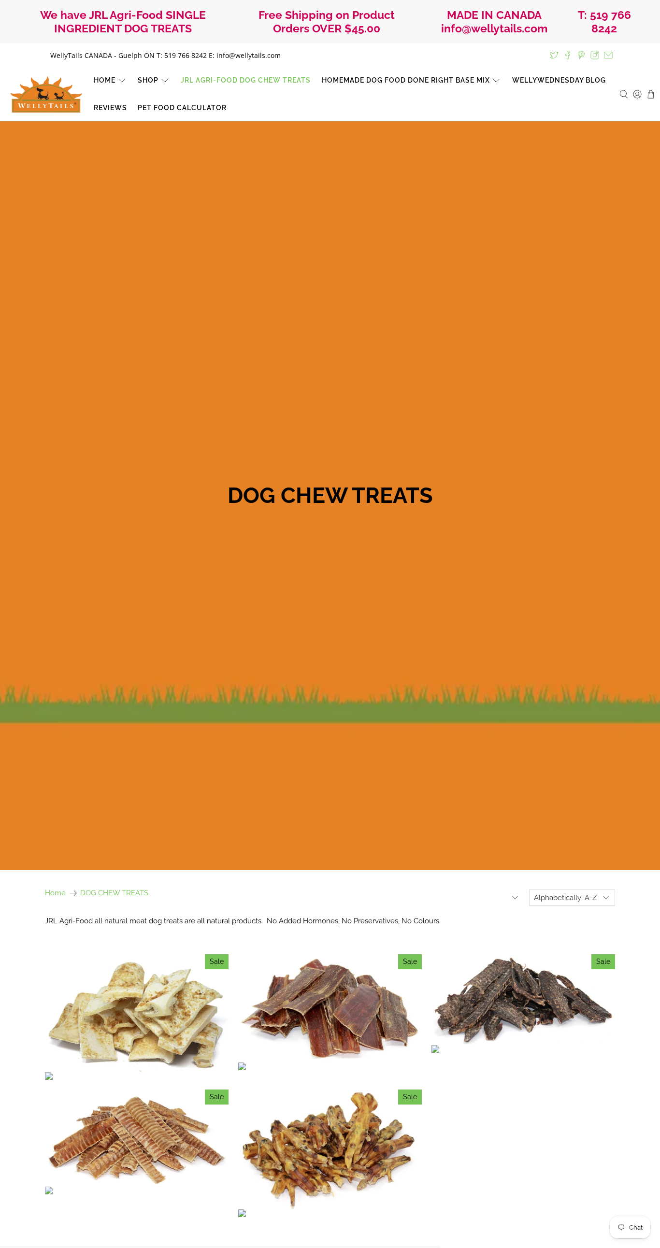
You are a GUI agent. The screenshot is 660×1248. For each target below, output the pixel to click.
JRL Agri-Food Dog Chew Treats (246, 80)
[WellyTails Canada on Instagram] (594, 55)
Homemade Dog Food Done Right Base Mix (406, 80)
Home (104, 80)
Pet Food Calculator (182, 108)
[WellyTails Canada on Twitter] (554, 55)
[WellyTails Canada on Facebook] (567, 55)
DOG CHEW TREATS (114, 893)
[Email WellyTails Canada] (608, 55)
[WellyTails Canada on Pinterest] (581, 55)
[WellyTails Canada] (46, 94)
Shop (148, 80)
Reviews (110, 108)
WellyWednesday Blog (559, 80)
